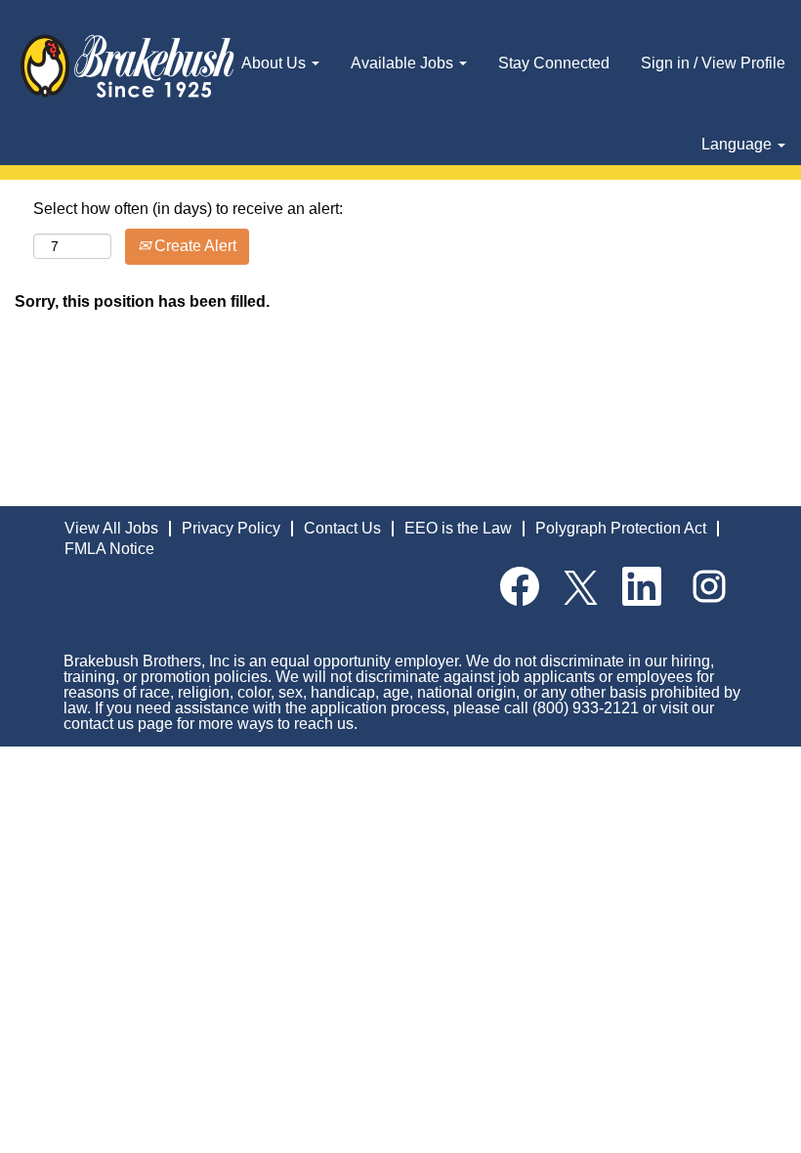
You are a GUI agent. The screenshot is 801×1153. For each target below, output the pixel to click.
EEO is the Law (458, 528)
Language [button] (738, 144)
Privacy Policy (231, 528)
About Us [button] (275, 63)
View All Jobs (111, 528)
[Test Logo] (127, 67)
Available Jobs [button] (404, 63)
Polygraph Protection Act (620, 528)
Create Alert (193, 245)
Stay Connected (554, 63)
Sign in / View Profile (713, 63)
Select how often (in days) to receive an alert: (188, 208)
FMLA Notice (109, 548)
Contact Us (342, 528)
